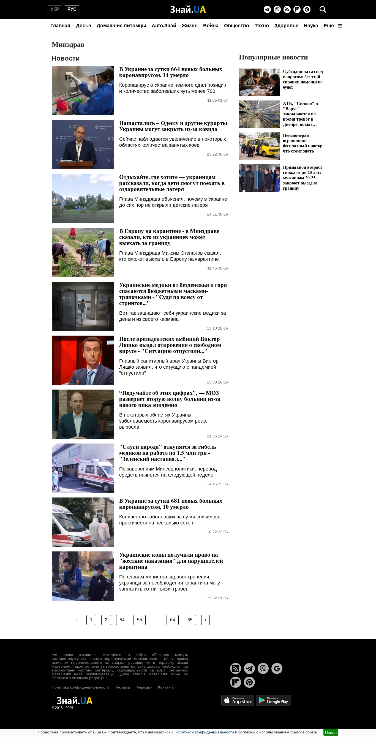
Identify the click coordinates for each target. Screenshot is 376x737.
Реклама (122, 687)
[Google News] (276, 668)
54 (122, 620)
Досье (83, 25)
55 (139, 620)
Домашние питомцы (121, 25)
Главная (60, 25)
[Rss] (287, 9)
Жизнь (190, 25)
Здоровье (286, 25)
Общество (236, 25)
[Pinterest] (306, 9)
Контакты (166, 687)
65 (189, 620)
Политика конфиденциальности (80, 687)
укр (55, 9)
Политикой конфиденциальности (204, 732)
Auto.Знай (164, 25)
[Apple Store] (238, 700)
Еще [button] (329, 25)
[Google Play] (273, 700)
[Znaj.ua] (188, 9)
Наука (311, 25)
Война (211, 25)
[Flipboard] (297, 9)
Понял (331, 732)
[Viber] (277, 9)
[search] (322, 9)
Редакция (143, 687)
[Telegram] (267, 9)
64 (172, 620)
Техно (262, 25)
